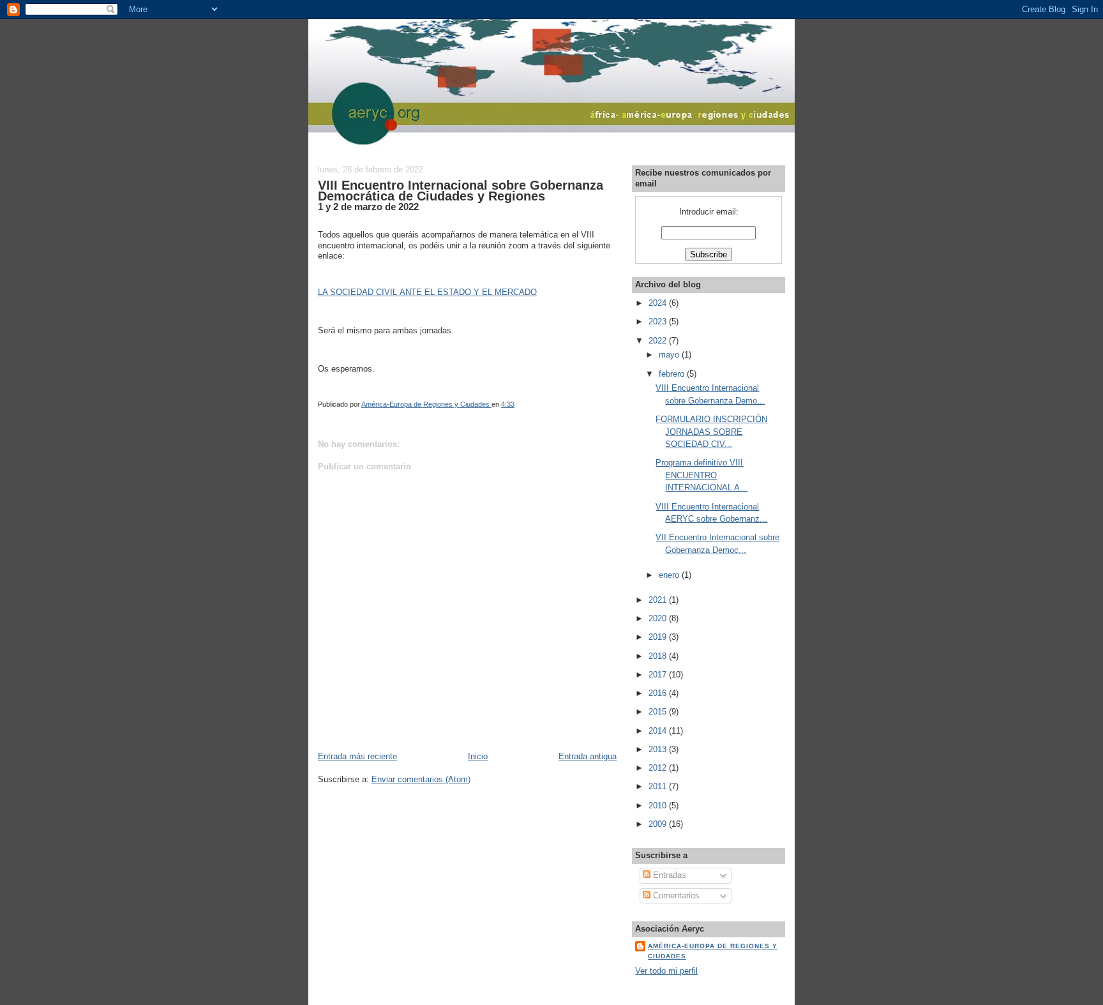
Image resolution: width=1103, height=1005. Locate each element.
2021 (659, 600)
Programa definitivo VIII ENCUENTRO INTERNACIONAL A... (701, 475)
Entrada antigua (588, 756)
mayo (670, 354)
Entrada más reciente (357, 756)
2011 (659, 786)
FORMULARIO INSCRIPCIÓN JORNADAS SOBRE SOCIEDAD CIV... (711, 431)
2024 (659, 303)
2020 (659, 618)
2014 (659, 731)
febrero (673, 374)
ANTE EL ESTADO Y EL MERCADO (468, 292)
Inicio (478, 756)
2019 (659, 637)
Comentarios (675, 895)
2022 (659, 340)
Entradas (668, 875)
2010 (659, 805)
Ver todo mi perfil (666, 971)
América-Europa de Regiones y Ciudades (712, 951)
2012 (659, 768)
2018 (659, 656)
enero (670, 575)
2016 (659, 693)
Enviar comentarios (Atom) (420, 779)
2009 (659, 824)
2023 (659, 321)
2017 (659, 674)
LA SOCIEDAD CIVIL (359, 292)
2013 (659, 749)
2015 (659, 711)
